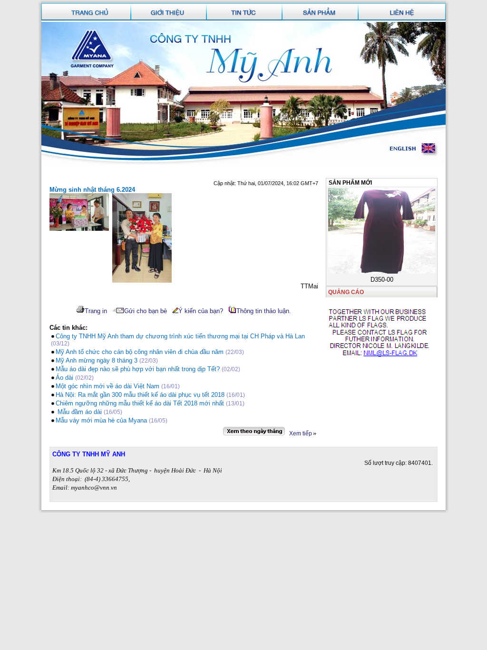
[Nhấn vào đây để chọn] (254, 431)
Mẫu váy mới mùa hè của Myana (101, 420)
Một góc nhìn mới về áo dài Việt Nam (107, 386)
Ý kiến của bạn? (200, 311)
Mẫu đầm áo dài (79, 411)
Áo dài (64, 377)
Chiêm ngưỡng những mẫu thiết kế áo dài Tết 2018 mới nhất (140, 403)
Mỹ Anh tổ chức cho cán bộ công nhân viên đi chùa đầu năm (140, 351)
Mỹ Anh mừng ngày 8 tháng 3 (96, 360)
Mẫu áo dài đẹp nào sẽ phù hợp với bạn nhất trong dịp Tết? (139, 369)
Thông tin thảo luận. (263, 311)
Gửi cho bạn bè (145, 311)
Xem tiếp (300, 433)
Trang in (96, 311)
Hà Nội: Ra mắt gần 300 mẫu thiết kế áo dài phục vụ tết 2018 (140, 394)
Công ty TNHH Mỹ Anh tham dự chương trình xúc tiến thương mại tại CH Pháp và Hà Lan (180, 336)
